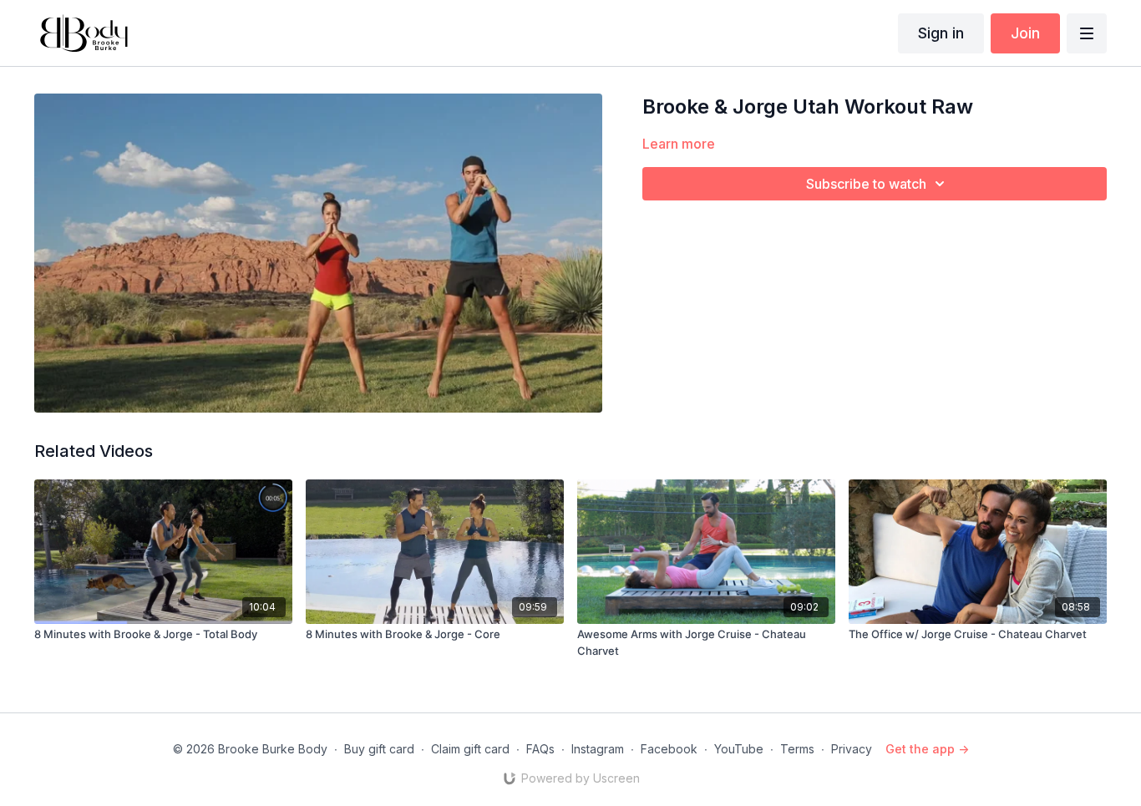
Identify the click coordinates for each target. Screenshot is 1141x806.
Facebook (669, 749)
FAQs (540, 749)
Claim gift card (470, 749)
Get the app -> (927, 749)
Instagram (597, 749)
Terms (797, 749)
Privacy (851, 749)
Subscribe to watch (866, 183)
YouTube (738, 749)
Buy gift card (379, 749)
